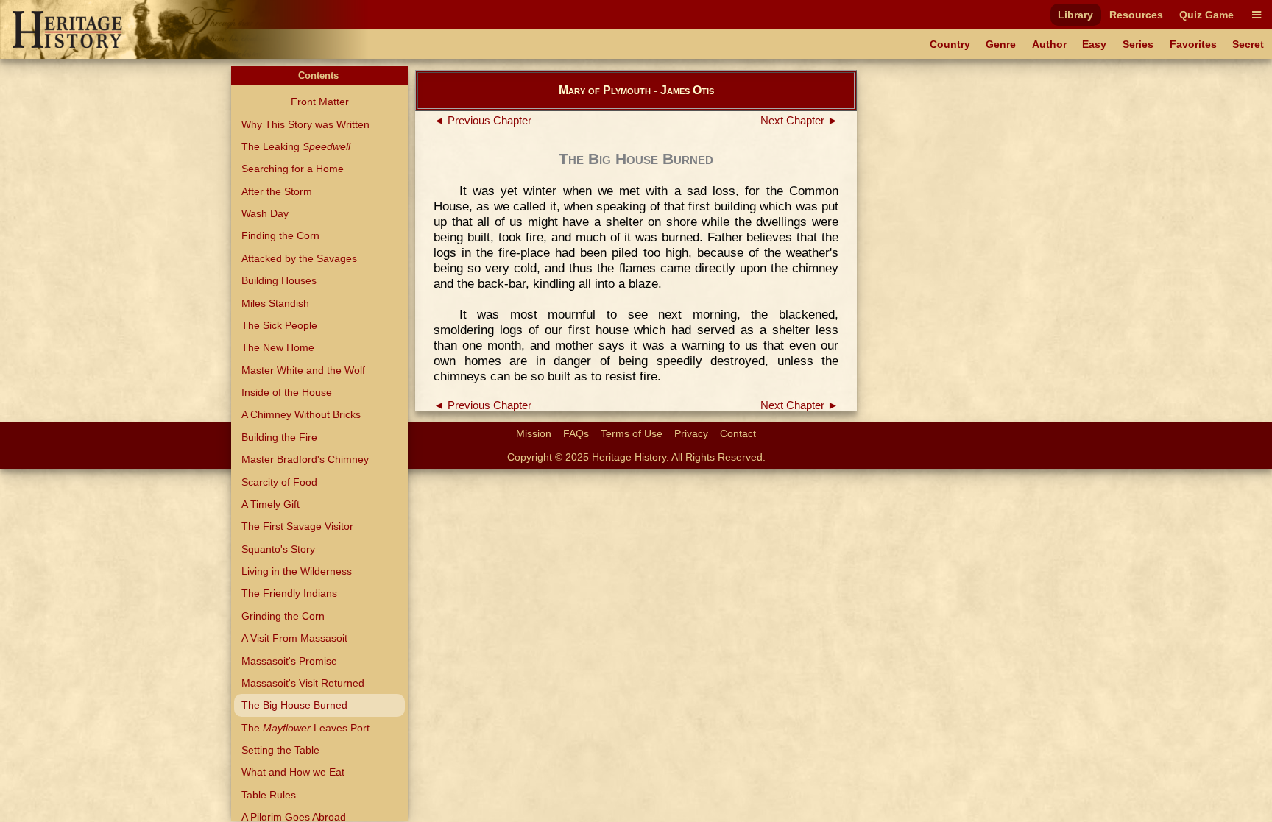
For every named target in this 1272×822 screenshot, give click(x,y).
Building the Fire (279, 437)
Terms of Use (631, 433)
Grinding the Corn (283, 616)
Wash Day (265, 213)
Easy (1094, 44)
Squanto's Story (278, 549)
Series (1138, 44)
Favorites (1193, 44)
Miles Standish (275, 303)
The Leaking (295, 146)
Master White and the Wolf (303, 370)
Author (1049, 44)
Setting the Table (280, 750)
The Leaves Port (305, 728)
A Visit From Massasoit (294, 638)
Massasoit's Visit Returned (302, 683)
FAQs (576, 433)
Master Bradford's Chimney (305, 459)
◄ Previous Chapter (482, 121)
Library (1075, 15)
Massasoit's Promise (289, 661)
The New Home (277, 347)
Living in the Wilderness (296, 571)
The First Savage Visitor (297, 526)
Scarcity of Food (279, 482)
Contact (738, 433)
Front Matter (320, 101)
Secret (1248, 44)
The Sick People (279, 325)
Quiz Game (1206, 15)
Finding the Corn (280, 235)
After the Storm (276, 191)
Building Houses (279, 280)
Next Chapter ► (799, 121)
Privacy (691, 433)
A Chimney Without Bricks (301, 414)
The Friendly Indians (289, 593)
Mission (533, 433)
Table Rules (268, 795)
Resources (1136, 15)
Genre (1001, 44)
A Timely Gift (270, 504)
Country (950, 44)
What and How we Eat (292, 772)
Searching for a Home (292, 168)
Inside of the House (286, 392)
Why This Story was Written (305, 124)
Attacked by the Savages (299, 258)
